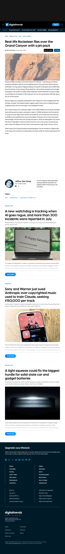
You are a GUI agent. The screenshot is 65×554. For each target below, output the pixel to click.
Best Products (42, 477)
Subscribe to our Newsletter (46, 490)
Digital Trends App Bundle (45, 501)
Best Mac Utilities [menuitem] (41, 30)
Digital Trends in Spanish (45, 498)
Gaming (11, 472)
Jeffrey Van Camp (10, 50)
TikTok (19, 460)
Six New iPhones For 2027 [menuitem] (29, 30)
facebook (16, 186)
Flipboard (29, 460)
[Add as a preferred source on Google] (48, 50)
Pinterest (23, 460)
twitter (18, 186)
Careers (6, 526)
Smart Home (12, 477)
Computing (12, 469)
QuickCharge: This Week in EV (27, 197)
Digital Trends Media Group (14, 543)
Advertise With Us (14, 495)
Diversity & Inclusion (9, 533)
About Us (11, 490)
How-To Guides (43, 480)
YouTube (16, 460)
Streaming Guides (44, 475)
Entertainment (13, 480)
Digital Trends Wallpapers (45, 495)
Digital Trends (11, 27)
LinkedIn (26, 460)
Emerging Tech (13, 197)
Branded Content (43, 493)
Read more (10, 274)
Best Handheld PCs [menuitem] (53, 30)
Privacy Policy (23, 526)
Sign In (56, 25)
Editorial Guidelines (14, 498)
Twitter (12, 460)
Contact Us (12, 493)
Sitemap (22, 533)
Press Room (22, 529)
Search (62, 24)
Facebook (6, 460)
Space (40, 472)
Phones (11, 466)
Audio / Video (13, 475)
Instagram (9, 460)
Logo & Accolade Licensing (16, 501)
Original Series (43, 483)
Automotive (12, 483)
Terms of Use (8, 536)
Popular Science (28, 87)
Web (6, 197)
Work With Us (8, 529)
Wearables (42, 469)
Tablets (41, 466)
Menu (3, 24)
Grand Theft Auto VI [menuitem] (14, 30)
